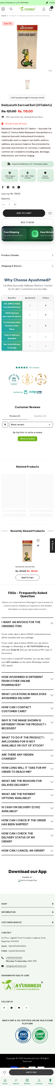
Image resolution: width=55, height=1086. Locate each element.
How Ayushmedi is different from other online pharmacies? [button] (22, 681)
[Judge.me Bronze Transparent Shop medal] (41, 379)
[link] (50, 213)
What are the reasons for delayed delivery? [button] (22, 783)
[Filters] (5, 424)
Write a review (27, 438)
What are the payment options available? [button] (19, 796)
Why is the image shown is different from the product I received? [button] (24, 724)
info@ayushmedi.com (16, 966)
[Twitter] (26, 1007)
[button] (27, 624)
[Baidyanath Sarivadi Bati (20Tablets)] (27, 551)
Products (13, 16)
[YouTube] (19, 1007)
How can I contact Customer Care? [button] (16, 709)
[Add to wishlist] (38, 540)
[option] (27, 47)
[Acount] (43, 9)
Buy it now (27, 222)
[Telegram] (8, 187)
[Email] (13, 187)
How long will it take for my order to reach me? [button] (24, 770)
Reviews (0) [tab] (15, 416)
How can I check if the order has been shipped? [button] (24, 822)
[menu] (3, 9)
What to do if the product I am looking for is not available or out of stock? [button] (23, 741)
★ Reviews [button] (52, 545)
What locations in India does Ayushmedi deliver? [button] (24, 696)
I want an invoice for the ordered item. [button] (21, 624)
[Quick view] (38, 545)
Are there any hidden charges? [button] (17, 756)
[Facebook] (2, 187)
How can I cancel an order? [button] (23, 850)
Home (3, 16)
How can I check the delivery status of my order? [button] (18, 837)
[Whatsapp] (18, 187)
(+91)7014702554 (14, 957)
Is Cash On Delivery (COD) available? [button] (21, 809)
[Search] (11, 9)
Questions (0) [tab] (40, 416)
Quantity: (5, 198)
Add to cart (23, 213)
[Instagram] (11, 1007)
